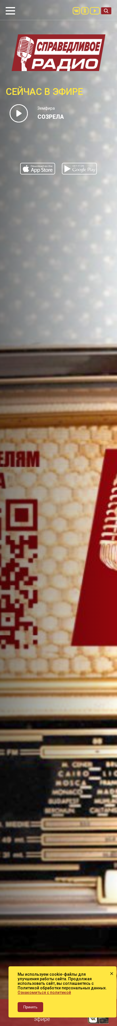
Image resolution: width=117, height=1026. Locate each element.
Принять (30, 1007)
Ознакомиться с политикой (44, 992)
